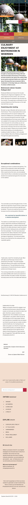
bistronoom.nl (23, 295)
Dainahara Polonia (8, 305)
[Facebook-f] (6, 473)
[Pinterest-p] (11, 473)
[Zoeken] (20, 22)
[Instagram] (3, 473)
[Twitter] (9, 473)
